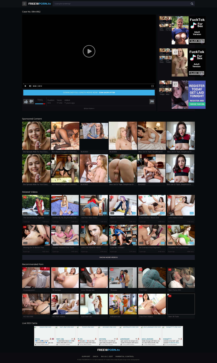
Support (86, 356)
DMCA (95, 356)
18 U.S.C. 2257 (107, 356)
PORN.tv (39, 4)
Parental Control (125, 356)
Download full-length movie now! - (89, 93)
